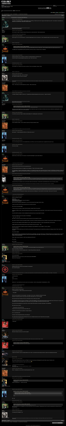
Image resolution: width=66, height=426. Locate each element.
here (38, 49)
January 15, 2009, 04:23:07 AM (17, 140)
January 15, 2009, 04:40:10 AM (17, 144)
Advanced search (17, 10)
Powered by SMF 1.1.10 (28, 425)
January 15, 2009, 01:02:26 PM (17, 253)
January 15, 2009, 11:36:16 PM (17, 368)
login (9, 6)
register (12, 6)
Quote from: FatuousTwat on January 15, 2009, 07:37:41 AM (21, 177)
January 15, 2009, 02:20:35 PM (17, 274)
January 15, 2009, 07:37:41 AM (17, 164)
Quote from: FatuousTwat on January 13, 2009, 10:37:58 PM (21, 106)
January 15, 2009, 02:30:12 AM (17, 130)
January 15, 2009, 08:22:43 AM (17, 185)
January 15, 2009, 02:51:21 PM (17, 287)
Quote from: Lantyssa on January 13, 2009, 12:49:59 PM (21, 46)
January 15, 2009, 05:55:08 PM (17, 358)
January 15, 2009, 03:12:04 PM (17, 340)
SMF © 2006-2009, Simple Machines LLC (35, 425)
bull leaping (38, 360)
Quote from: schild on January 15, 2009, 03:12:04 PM (20, 391)
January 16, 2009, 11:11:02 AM (17, 410)
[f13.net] (2, 328)
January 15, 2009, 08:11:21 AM (17, 175)
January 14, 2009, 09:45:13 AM (17, 112)
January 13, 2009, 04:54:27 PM (17, 73)
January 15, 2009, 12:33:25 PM (17, 244)
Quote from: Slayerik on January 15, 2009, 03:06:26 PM (21, 342)
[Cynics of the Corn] (2, 102)
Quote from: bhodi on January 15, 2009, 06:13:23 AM (20, 246)
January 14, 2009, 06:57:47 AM (17, 92)
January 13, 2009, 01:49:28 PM (17, 44)
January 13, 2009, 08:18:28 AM (17, 30)
